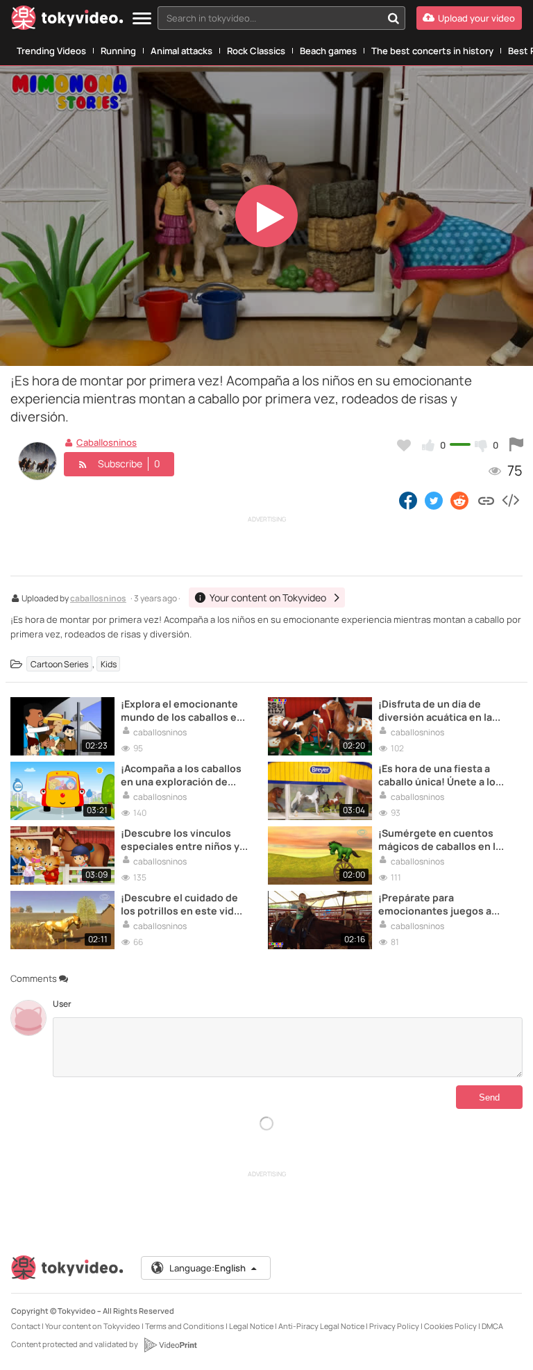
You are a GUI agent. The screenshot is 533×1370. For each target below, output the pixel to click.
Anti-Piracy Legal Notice (321, 1326)
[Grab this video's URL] (486, 499)
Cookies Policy (450, 1326)
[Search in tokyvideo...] (393, 18)
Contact (25, 1326)
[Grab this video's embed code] (510, 499)
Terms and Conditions (184, 1326)
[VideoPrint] (170, 1345)
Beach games (328, 50)
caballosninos (98, 599)
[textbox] (269, 18)
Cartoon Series (59, 664)
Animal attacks (181, 50)
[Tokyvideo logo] (67, 20)
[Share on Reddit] (460, 499)
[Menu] (142, 19)
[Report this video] (516, 445)
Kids (109, 664)
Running (118, 50)
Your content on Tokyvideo (92, 1326)
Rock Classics (256, 50)
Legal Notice (251, 1326)
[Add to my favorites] (404, 445)
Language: (207, 1268)
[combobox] (281, 18)
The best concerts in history (432, 50)
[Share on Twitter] (434, 499)
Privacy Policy (394, 1326)
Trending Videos (51, 50)
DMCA (492, 1326)
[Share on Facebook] (408, 499)
